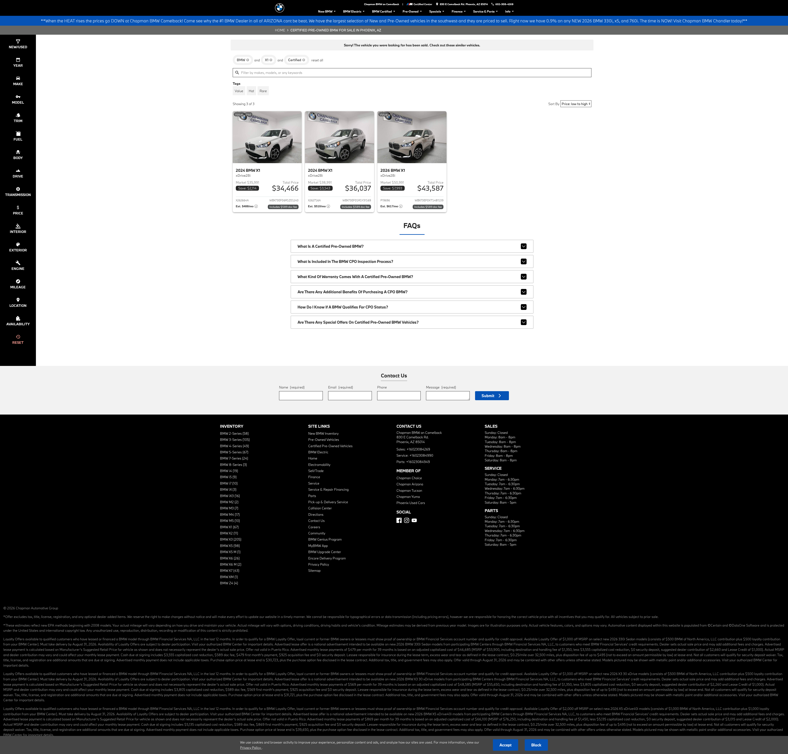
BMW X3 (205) (230, 539)
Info (508, 11)
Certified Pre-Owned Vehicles (330, 446)
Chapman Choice (409, 478)
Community (316, 533)
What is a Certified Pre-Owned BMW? (331, 246)
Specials (435, 11)
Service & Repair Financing (328, 489)
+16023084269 (418, 449)
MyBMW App (318, 545)
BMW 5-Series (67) (234, 452)
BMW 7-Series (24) (234, 458)
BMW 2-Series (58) (234, 433)
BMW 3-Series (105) (235, 439)
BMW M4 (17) (230, 514)
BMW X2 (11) (229, 533)
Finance (457, 11)
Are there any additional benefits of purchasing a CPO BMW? (353, 291)
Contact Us (316, 520)
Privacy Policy (318, 564)
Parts (312, 496)
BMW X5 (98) (230, 545)
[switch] (239, 90)
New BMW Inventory (323, 433)
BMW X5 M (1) (230, 552)
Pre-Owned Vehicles (323, 439)
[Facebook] (399, 520)
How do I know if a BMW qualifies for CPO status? (343, 307)
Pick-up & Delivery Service (328, 502)
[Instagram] (406, 520)
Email (340, 387)
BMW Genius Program (325, 539)
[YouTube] (414, 520)
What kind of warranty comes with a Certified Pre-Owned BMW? (355, 276)
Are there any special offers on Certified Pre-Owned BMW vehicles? (358, 322)
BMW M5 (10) (230, 520)
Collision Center (320, 508)
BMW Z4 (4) (229, 583)
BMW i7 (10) (229, 483)
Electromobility (319, 464)
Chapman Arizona (409, 484)
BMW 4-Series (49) (234, 446)
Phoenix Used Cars (410, 503)
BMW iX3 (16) (230, 496)
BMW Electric (352, 11)
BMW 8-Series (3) (233, 464)
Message (441, 387)
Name (292, 387)
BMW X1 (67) (229, 527)
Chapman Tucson (409, 490)
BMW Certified (382, 11)
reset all (317, 60)
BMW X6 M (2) (230, 564)
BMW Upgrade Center (324, 552)
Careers (314, 527)
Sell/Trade (316, 471)
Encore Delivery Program (327, 558)
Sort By (553, 104)
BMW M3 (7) (229, 508)
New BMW (325, 11)
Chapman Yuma (408, 496)
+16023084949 (418, 462)
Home (280, 30)
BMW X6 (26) (230, 558)
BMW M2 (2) (229, 502)
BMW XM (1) (229, 577)
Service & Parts (484, 11)
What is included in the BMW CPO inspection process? (345, 261)
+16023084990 (421, 455)
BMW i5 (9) (228, 477)
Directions (315, 514)
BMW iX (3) (228, 489)
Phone (382, 387)
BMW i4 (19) (229, 471)
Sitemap (314, 570)
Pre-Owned (411, 11)
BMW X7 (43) (229, 570)
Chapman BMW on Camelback (381, 4)
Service (313, 483)
